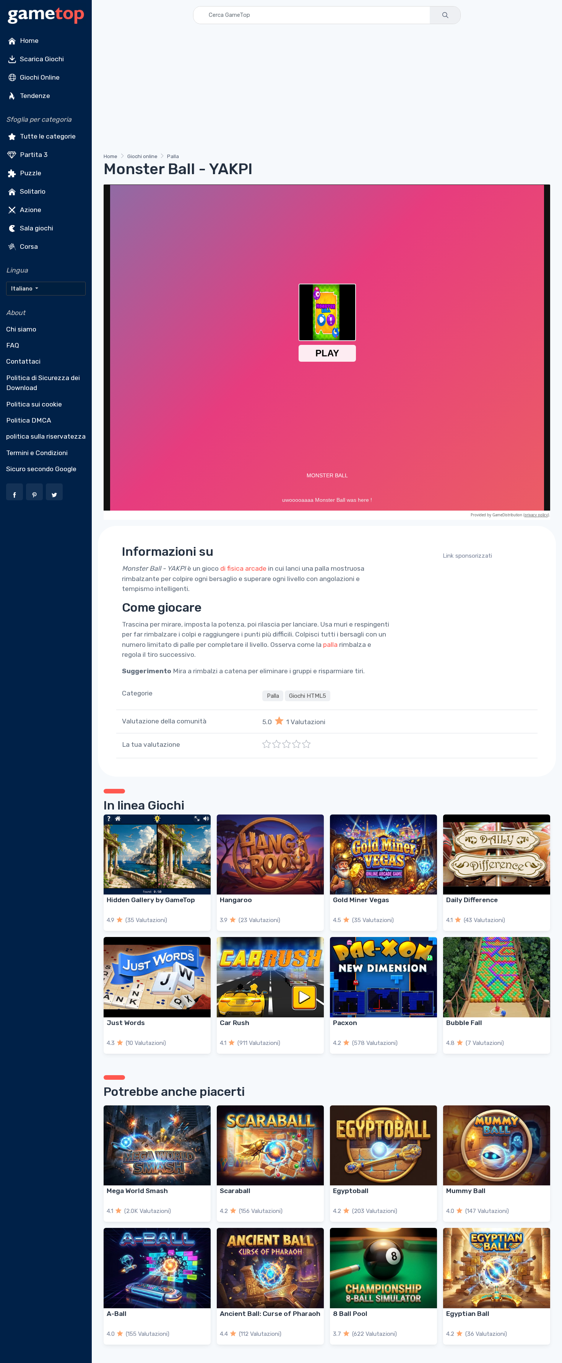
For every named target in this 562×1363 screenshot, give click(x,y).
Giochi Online (39, 77)
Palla (173, 156)
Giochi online (142, 156)
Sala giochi (35, 228)
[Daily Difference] (496, 855)
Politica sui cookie (34, 404)
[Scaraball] (270, 1145)
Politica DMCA (28, 420)
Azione (29, 210)
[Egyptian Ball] (496, 1268)
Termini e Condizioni (37, 453)
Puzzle (29, 173)
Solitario (31, 191)
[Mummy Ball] (496, 1145)
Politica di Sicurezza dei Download (43, 383)
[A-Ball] (157, 1268)
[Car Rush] (270, 977)
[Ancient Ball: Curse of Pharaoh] (270, 1268)
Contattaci (23, 361)
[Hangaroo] (270, 855)
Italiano (22, 288)
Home (28, 40)
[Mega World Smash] (157, 1145)
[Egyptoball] (383, 1145)
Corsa (28, 246)
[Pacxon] (383, 977)
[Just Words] (157, 977)
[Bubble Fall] (496, 977)
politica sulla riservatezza (46, 436)
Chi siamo (21, 329)
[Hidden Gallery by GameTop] (157, 855)
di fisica (232, 568)
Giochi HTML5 (307, 695)
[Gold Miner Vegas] (383, 855)
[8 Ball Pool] (383, 1268)
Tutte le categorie (47, 136)
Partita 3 (33, 154)
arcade (255, 568)
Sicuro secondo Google (41, 469)
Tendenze (34, 96)
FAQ (12, 345)
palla (330, 644)
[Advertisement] (327, 90)
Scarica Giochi (41, 59)
